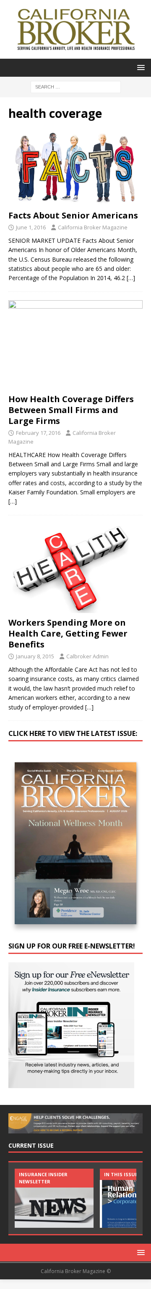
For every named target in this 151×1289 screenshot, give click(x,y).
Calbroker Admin (87, 656)
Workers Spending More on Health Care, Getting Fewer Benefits (68, 633)
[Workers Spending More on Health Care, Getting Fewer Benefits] (75, 568)
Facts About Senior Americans (73, 215)
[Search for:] (76, 86)
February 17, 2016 (38, 433)
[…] (131, 278)
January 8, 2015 (35, 656)
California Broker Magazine (93, 227)
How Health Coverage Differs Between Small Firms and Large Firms (71, 409)
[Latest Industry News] (54, 1198)
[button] (139, 67)
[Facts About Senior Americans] (75, 167)
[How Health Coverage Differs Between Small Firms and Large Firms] (75, 345)
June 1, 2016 (31, 227)
